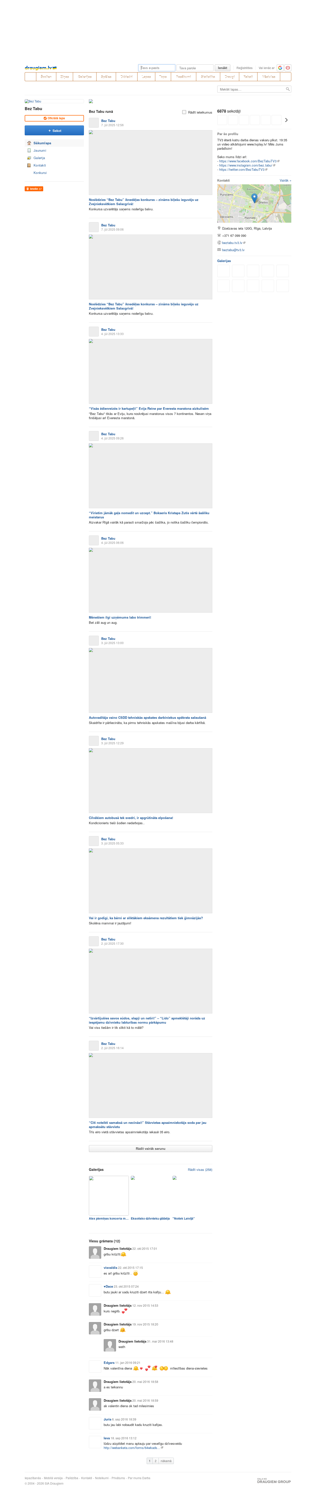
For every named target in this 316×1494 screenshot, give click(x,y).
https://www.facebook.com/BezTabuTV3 (247, 161)
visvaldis (110, 1267)
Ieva (107, 1438)
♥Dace (108, 1286)
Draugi (230, 76)
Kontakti (40, 165)
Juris (107, 1419)
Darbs (146, 1478)
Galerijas (85, 76)
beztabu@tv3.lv (233, 249)
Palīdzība (72, 1478)
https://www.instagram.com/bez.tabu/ (245, 165)
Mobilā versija (53, 1478)
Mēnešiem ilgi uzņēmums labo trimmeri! (120, 617)
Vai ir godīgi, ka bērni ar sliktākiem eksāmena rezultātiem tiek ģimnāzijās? (146, 918)
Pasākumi (183, 76)
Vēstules (268, 76)
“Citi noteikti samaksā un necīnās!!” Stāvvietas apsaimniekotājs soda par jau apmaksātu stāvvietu (147, 1124)
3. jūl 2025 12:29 (112, 743)
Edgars (109, 1362)
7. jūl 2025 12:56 (112, 125)
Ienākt (222, 67)
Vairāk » (285, 180)
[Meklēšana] (285, 76)
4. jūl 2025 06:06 (112, 542)
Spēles (106, 76)
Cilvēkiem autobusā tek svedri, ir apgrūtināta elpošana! (131, 817)
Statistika (208, 76)
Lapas (146, 76)
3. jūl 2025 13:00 (112, 643)
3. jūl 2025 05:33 (112, 843)
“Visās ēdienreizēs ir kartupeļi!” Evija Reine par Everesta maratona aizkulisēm (149, 408)
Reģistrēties (245, 68)
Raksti (248, 76)
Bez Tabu (33, 108)
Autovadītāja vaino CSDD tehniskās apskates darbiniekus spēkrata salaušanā (147, 717)
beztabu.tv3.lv (232, 242)
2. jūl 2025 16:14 (112, 1048)
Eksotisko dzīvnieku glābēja (150, 1218)
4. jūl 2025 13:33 (112, 334)
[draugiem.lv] (30, 76)
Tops (163, 76)
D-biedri (126, 76)
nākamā (166, 1461)
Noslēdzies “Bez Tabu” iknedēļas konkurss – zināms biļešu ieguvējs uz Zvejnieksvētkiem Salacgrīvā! (143, 201)
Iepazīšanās (33, 1478)
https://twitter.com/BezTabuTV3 (241, 169)
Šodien (46, 76)
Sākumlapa (42, 143)
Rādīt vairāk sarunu (150, 1148)
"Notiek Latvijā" (184, 1218)
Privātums (118, 1478)
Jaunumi (40, 150)
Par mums (134, 1478)
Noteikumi (102, 1478)
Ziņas (64, 76)
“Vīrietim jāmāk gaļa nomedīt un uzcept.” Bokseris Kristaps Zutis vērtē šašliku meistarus (149, 514)
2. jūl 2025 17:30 (112, 943)
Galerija (39, 157)
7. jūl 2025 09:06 (112, 229)
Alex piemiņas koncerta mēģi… (109, 1218)
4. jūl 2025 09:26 (112, 438)
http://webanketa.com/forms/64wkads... (132, 1447)
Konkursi (40, 172)
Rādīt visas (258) (200, 1169)
